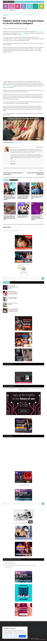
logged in (9, 230)
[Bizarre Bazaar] (41, 6)
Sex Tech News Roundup (10, 561)
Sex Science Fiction (8, 567)
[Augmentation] (23, 6)
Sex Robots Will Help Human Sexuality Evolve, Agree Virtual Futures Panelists (23, 197)
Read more (13, 163)
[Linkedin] (40, 147)
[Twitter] (42, 147)
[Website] (36, 147)
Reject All (15, 636)
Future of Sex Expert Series (10, 563)
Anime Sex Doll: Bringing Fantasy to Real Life (22, 216)
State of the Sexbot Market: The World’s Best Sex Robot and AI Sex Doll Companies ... (13, 310)
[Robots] (17, 6)
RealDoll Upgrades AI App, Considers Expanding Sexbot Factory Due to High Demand (37, 217)
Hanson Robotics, (8, 86)
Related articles (6, 179)
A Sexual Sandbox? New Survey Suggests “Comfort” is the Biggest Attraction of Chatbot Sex (27, 10)
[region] (15, 633)
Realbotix (21, 33)
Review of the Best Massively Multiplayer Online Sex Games (13, 287)
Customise (8, 636)
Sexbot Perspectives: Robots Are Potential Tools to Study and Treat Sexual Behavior (10, 197)
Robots (8, 14)
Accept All (22, 636)
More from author (13, 179)
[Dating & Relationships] (35, 6)
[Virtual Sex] (11, 6)
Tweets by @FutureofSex (23, 485)
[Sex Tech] (29, 6)
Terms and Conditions (35, 638)
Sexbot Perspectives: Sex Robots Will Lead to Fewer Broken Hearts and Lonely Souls (9, 217)
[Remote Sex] (5, 6)
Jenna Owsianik (6, 25)
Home (4, 14)
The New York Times (18, 142)
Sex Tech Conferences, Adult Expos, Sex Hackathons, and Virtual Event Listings (20, 565)
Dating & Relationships (35, 183)
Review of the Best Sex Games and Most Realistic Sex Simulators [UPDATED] (13, 292)
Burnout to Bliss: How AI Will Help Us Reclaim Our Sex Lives (37, 197)
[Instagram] (38, 147)
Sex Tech (33, 185)
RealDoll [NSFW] (39, 31)
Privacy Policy (27, 638)
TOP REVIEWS (6, 282)
